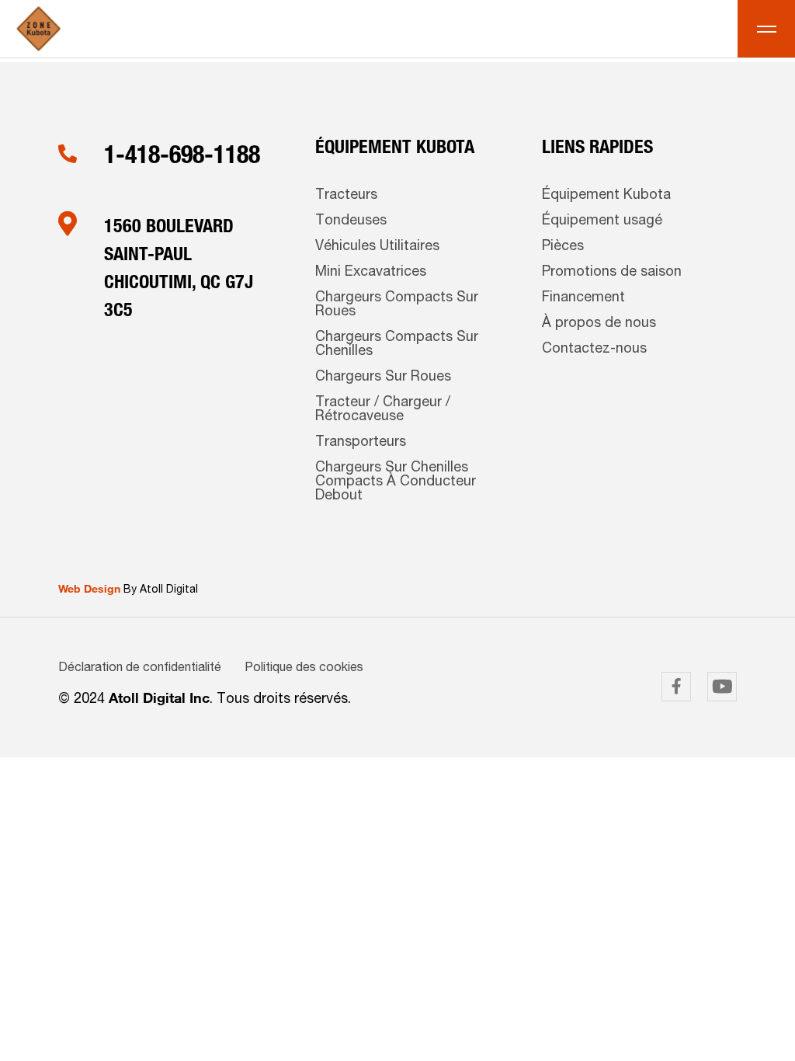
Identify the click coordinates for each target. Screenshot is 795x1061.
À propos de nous (599, 324)
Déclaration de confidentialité (139, 669)
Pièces (563, 247)
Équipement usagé (602, 221)
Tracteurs (346, 196)
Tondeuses (351, 221)
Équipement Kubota (606, 196)
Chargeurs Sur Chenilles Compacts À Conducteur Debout (395, 482)
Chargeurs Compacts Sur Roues (396, 305)
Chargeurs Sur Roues (383, 377)
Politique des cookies (304, 669)
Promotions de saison (612, 273)
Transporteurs (360, 443)
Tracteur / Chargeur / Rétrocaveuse (382, 410)
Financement (583, 298)
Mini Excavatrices (370, 273)
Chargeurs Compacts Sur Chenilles (396, 345)
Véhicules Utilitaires (377, 247)
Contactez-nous (594, 350)
